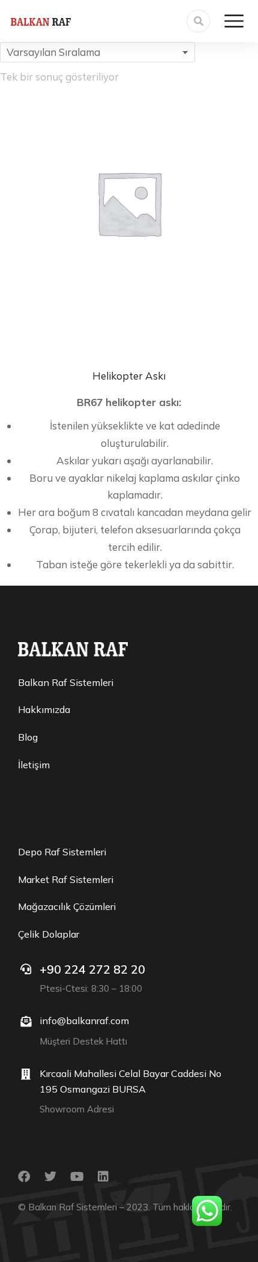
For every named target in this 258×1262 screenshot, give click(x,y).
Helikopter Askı (129, 375)
